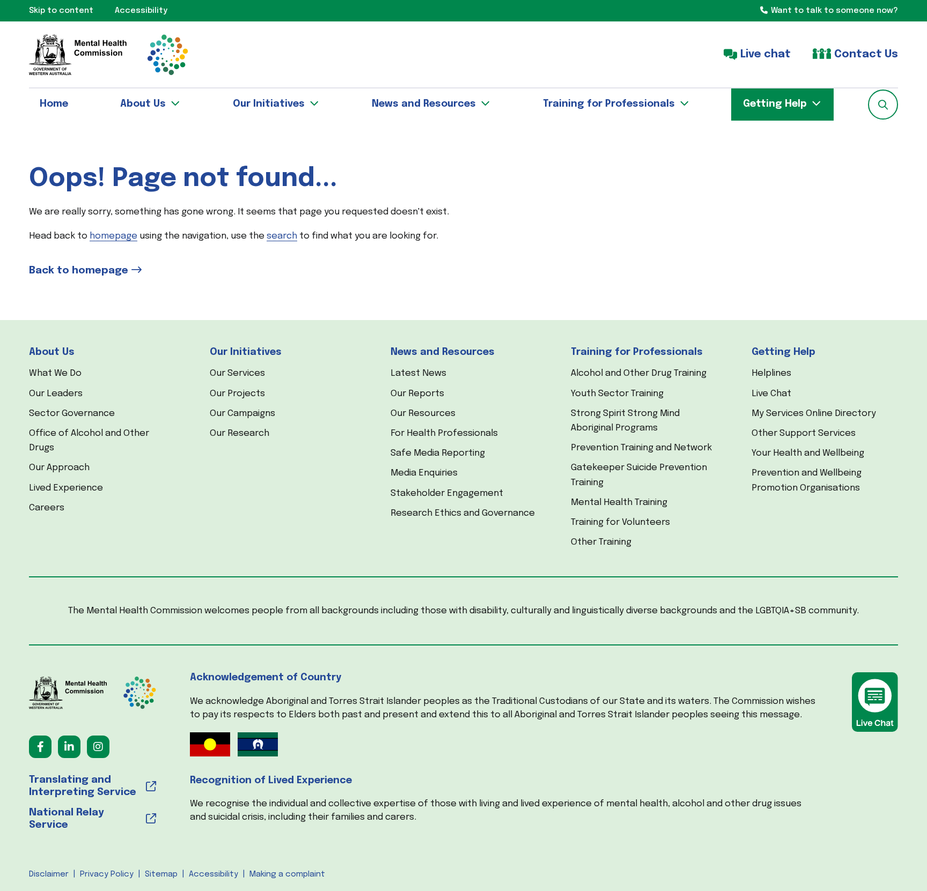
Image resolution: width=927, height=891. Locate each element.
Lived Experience (66, 488)
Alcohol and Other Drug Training (639, 373)
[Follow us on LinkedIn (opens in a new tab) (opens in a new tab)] (69, 747)
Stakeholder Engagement (447, 493)
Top (899, 863)
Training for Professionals (637, 352)
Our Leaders (56, 393)
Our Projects (237, 393)
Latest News (418, 373)
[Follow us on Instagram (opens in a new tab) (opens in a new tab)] (98, 747)
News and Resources (443, 352)
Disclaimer (49, 874)
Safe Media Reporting (438, 453)
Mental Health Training (619, 502)
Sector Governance (72, 413)
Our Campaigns (242, 413)
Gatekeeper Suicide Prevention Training (639, 475)
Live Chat (771, 393)
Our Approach (59, 467)
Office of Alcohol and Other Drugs (89, 440)
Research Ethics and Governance (463, 513)
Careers (46, 508)
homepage (113, 236)
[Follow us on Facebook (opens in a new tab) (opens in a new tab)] (40, 747)
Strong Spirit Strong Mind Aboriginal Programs (625, 421)
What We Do (55, 373)
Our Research (239, 433)
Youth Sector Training (617, 393)
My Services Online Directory (814, 413)
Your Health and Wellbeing (808, 453)
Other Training (601, 542)
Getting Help (783, 352)
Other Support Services (804, 433)
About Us (52, 352)
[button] (883, 105)
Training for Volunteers (620, 522)
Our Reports (417, 393)
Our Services (237, 373)
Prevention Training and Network (641, 447)
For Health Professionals (444, 433)
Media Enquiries (424, 473)
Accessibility (213, 874)
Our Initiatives (246, 352)
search (282, 236)
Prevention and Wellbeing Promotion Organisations (807, 480)
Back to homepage (78, 270)
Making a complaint (287, 874)
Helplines (771, 373)
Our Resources (423, 413)
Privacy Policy (107, 874)
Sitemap (161, 874)
